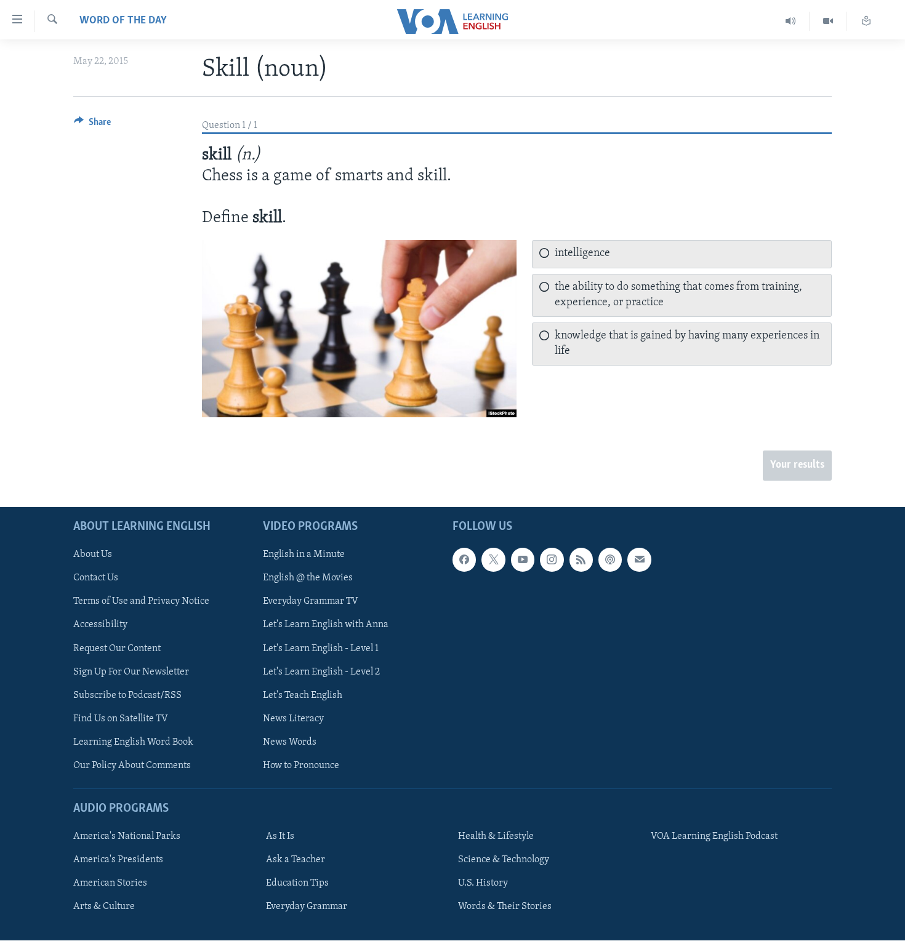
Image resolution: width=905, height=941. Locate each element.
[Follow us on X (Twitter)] (493, 560)
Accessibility (100, 625)
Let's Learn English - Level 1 (321, 649)
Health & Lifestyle (496, 836)
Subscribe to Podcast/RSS (127, 695)
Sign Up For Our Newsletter (131, 672)
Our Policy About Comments (132, 766)
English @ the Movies (308, 578)
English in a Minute (304, 555)
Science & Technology (503, 860)
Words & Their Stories (505, 907)
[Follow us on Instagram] (551, 560)
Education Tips (297, 883)
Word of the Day (123, 20)
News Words (289, 742)
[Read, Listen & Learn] (866, 21)
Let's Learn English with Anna (325, 625)
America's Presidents (118, 860)
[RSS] (581, 560)
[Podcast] (610, 560)
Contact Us (95, 578)
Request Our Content (117, 649)
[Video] (828, 21)
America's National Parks (126, 836)
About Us (92, 555)
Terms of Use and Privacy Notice (141, 602)
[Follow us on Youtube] (522, 560)
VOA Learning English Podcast (714, 836)
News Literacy (293, 719)
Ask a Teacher (295, 860)
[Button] (92, 125)
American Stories (110, 883)
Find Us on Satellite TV (120, 719)
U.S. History (483, 883)
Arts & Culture (104, 907)
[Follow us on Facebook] (464, 560)
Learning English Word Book (133, 742)
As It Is (280, 836)
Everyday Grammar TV (310, 602)
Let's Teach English (302, 695)
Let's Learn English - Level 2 (321, 672)
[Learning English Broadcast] (791, 21)
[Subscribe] (639, 560)
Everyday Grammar (306, 907)
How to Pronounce (301, 766)
